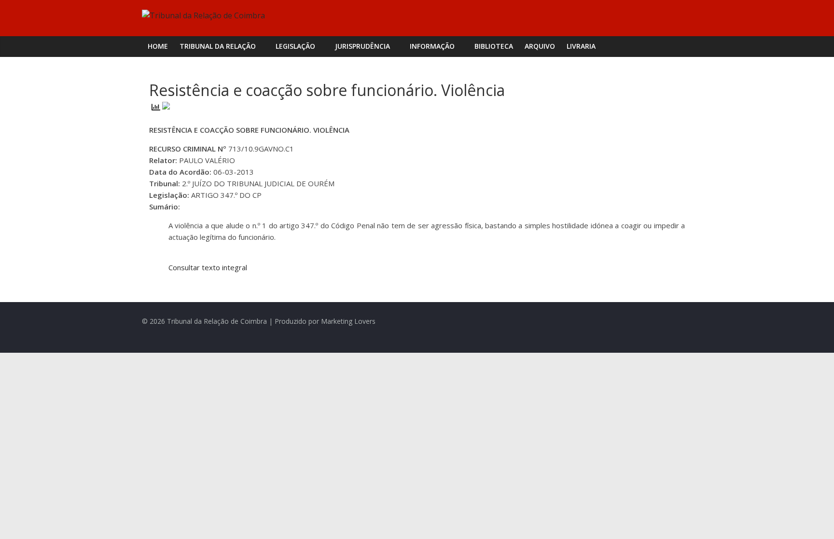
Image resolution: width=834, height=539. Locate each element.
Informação (432, 46)
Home (158, 46)
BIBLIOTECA (493, 46)
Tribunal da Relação (218, 46)
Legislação (295, 46)
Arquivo (540, 46)
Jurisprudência (362, 46)
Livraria (581, 46)
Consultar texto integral (207, 267)
